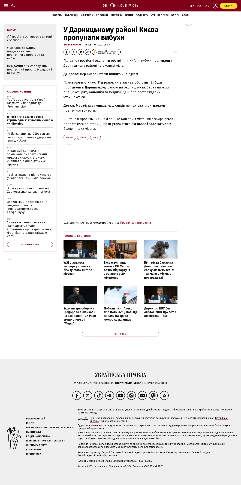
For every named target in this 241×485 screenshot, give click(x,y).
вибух (69, 137)
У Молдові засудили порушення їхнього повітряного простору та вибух (25, 53)
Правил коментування (135, 222)
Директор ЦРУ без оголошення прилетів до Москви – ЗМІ (160, 312)
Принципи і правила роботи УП (45, 440)
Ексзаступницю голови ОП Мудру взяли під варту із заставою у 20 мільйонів (117, 270)
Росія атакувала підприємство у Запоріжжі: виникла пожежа (29, 176)
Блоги (175, 15)
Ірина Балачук (73, 44)
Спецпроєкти (159, 15)
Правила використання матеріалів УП (49, 427)
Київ (95, 137)
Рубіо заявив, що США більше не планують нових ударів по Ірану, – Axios (29, 137)
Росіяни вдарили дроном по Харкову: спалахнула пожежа (28, 190)
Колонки (102, 15)
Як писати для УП (36, 445)
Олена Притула (201, 452)
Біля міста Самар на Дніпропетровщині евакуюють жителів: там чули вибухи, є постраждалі (159, 270)
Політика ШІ (33, 432)
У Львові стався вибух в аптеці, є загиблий (29, 38)
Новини (57, 15)
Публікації (71, 15)
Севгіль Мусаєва (155, 452)
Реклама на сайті (36, 418)
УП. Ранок (87, 15)
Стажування (33, 449)
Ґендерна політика (38, 436)
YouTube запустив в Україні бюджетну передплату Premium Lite (27, 103)
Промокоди (33, 454)
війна (83, 137)
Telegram (131, 74)
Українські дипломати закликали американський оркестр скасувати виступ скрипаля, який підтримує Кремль (27, 157)
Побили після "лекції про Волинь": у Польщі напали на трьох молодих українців (120, 314)
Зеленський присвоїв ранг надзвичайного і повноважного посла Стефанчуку (27, 207)
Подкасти (142, 15)
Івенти (129, 15)
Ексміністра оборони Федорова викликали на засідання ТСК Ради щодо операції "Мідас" (80, 316)
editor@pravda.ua (107, 455)
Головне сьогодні (77, 236)
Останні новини (19, 91)
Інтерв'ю (116, 15)
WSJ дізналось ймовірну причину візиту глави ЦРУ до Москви (78, 268)
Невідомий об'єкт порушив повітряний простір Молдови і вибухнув (29, 69)
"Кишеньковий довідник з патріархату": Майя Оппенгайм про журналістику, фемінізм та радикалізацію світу (29, 229)
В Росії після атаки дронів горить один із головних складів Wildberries (30, 120)
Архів (185, 15)
